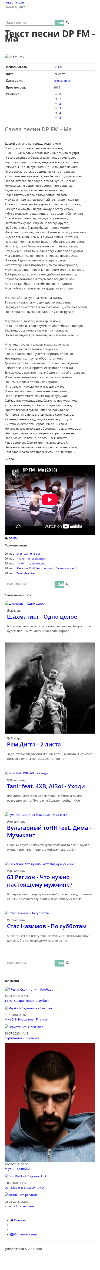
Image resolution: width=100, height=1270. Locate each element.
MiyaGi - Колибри (17, 1169)
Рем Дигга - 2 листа (34, 744)
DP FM (58, 67)
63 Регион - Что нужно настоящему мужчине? (39, 880)
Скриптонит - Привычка (22, 1038)
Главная (19, 1220)
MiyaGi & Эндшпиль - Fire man (26, 1019)
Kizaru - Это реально (19, 1206)
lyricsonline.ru (14, 2)
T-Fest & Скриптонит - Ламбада (27, 1001)
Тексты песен (62, 80)
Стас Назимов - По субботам (47, 926)
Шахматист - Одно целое (42, 616)
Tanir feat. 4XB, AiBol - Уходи (46, 786)
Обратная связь (25, 1234)
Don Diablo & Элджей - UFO (24, 1187)
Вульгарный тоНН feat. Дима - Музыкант (49, 831)
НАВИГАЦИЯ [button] (14, 7)
